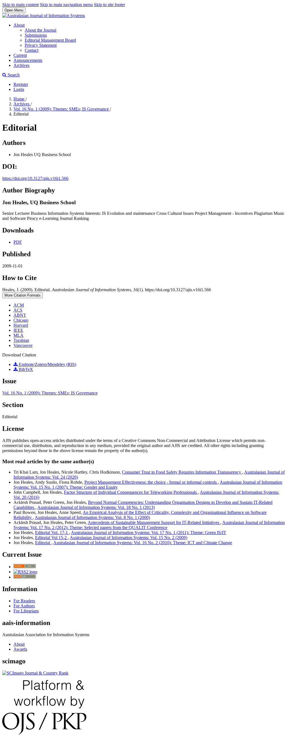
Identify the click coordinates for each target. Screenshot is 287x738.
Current (20, 55)
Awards (20, 649)
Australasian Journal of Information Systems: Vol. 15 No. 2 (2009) (128, 537)
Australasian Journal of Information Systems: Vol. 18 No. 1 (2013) (96, 507)
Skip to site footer (109, 4)
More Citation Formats (22, 295)
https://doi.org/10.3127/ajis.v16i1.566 (35, 178)
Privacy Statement (41, 45)
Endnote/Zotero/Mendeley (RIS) (47, 364)
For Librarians (26, 610)
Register (20, 84)
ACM (18, 305)
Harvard (20, 325)
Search (13, 74)
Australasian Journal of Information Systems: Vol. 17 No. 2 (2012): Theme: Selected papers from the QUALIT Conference (149, 525)
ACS (17, 310)
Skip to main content (20, 4)
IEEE (18, 330)
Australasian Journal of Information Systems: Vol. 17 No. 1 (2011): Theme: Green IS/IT (148, 532)
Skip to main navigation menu (66, 4)
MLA (18, 335)
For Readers (24, 600)
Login (18, 89)
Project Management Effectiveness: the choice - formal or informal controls (151, 482)
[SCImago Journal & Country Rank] (35, 673)
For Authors (24, 605)
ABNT (19, 315)
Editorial (43, 542)
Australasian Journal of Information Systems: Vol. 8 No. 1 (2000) (92, 517)
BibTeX (25, 369)
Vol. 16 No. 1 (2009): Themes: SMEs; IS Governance (61, 109)
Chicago (20, 320)
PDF (17, 242)
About (19, 25)
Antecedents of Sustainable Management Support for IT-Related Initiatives (154, 522)
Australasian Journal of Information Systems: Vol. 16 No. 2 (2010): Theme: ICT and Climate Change (142, 542)
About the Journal (40, 30)
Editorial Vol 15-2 (51, 537)
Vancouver (23, 345)
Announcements (27, 60)
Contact (31, 50)
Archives (21, 65)
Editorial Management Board (50, 40)
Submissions (36, 35)
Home (19, 99)
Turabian (21, 340)
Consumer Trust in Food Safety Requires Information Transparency (182, 472)
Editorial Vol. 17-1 (52, 532)
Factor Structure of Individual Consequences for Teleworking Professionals (131, 492)
